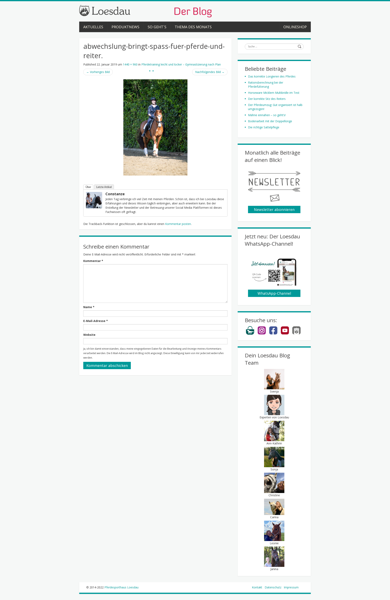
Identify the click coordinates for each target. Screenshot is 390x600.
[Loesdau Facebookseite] (273, 334)
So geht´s (157, 26)
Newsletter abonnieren (274, 209)
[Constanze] (94, 200)
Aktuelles (93, 26)
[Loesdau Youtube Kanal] (284, 334)
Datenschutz (273, 587)
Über (88, 187)
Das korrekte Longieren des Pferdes (272, 76)
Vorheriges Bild (98, 72)
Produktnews (125, 26)
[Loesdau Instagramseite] (261, 334)
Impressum (291, 587)
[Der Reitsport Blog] (145, 11)
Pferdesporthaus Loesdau (121, 587)
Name (88, 307)
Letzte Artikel (104, 187)
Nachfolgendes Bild (209, 72)
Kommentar (93, 261)
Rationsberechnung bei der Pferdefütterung (265, 84)
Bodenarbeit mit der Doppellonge (270, 121)
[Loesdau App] (296, 334)
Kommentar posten (178, 224)
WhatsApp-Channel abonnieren (274, 294)
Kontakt (257, 587)
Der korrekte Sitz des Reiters (267, 99)
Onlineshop (295, 26)
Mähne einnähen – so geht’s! (267, 115)
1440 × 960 (130, 64)
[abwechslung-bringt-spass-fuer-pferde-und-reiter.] (155, 127)
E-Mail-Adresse (95, 321)
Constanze (115, 193)
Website (89, 335)
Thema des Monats (193, 26)
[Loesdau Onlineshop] (250, 334)
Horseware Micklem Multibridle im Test (273, 93)
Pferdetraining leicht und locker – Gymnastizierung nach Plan (181, 64)
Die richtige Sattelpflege (263, 127)
